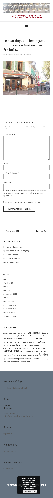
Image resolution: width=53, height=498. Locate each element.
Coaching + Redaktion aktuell (15, 388)
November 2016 (9, 309)
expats (33, 342)
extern (38, 342)
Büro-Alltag (24, 333)
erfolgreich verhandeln (18, 342)
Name (6, 163)
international (42, 348)
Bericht (15, 333)
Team (32, 359)
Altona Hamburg (7, 406)
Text (36, 358)
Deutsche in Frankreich (12, 247)
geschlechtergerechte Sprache (12, 348)
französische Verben (9, 345)
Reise (18, 356)
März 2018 (7, 290)
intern (35, 348)
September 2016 (10, 316)
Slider (43, 354)
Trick (4, 362)
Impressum (8, 433)
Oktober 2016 (9, 312)
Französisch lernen (25, 345)
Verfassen (10, 362)
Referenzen (8, 468)
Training (45, 359)
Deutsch (23, 336)
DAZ (19, 336)
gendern (37, 345)
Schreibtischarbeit (32, 356)
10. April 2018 (8, 54)
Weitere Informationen (30, 488)
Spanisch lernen (10, 358)
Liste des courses (10, 254)
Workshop (16, 362)
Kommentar (9, 134)
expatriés (28, 342)
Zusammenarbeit (25, 362)
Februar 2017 (8, 301)
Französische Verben (12, 262)
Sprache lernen (23, 358)
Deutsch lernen (30, 339)
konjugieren (42, 351)
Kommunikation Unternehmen (29, 351)
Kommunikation (11, 350)
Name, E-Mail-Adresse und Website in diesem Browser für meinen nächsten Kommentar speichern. (25, 193)
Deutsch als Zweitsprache (14, 338)
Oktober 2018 (9, 283)
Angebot (9, 333)
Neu (14, 355)
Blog (19, 333)
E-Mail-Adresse (11, 173)
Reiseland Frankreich (11, 258)
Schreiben (23, 356)
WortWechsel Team (11, 451)
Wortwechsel (26, 16)
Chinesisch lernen (35, 333)
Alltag (5, 333)
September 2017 (10, 294)
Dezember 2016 (9, 305)
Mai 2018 (6, 286)
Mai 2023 (6, 279)
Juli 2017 (6, 297)
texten (40, 359)
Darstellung (14, 336)
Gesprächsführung (27, 348)
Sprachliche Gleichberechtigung (16, 251)
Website (7, 182)
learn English (7, 356)
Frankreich (44, 342)
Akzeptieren (30, 491)
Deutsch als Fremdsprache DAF (35, 336)
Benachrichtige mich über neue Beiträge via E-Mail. (23, 202)
